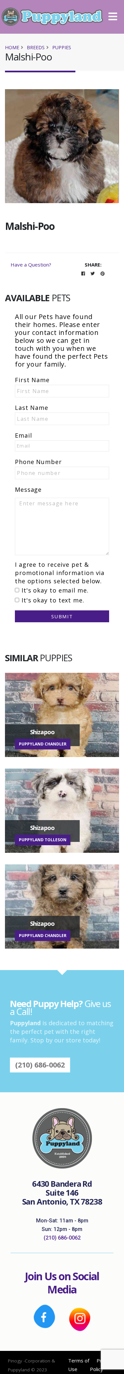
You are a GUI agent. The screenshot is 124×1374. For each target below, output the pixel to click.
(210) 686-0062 (40, 1064)
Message (28, 489)
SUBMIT (62, 616)
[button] (115, 17)
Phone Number (38, 461)
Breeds (36, 47)
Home (12, 47)
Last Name (31, 407)
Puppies (61, 47)
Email (23, 435)
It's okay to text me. (52, 600)
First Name (32, 379)
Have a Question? (31, 264)
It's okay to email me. (55, 590)
